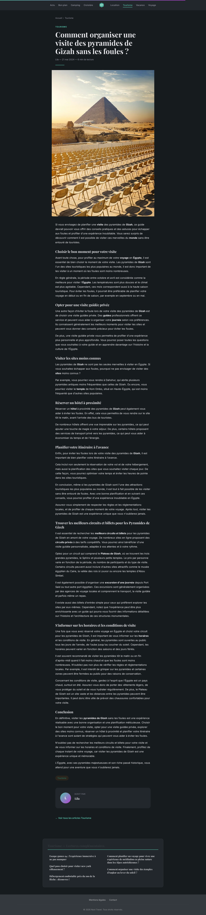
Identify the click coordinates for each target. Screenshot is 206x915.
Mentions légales (97, 900)
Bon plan (62, 5)
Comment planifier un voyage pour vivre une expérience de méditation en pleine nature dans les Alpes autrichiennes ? (131, 859)
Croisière (88, 5)
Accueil (58, 18)
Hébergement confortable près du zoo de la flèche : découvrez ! (72, 878)
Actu (52, 5)
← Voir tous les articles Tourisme (73, 818)
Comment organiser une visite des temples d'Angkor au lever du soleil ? (129, 871)
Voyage (152, 5)
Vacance (140, 5)
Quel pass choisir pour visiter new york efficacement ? (70, 868)
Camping (75, 5)
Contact (113, 900)
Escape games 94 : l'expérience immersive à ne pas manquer (72, 858)
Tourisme (127, 5)
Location (114, 5)
